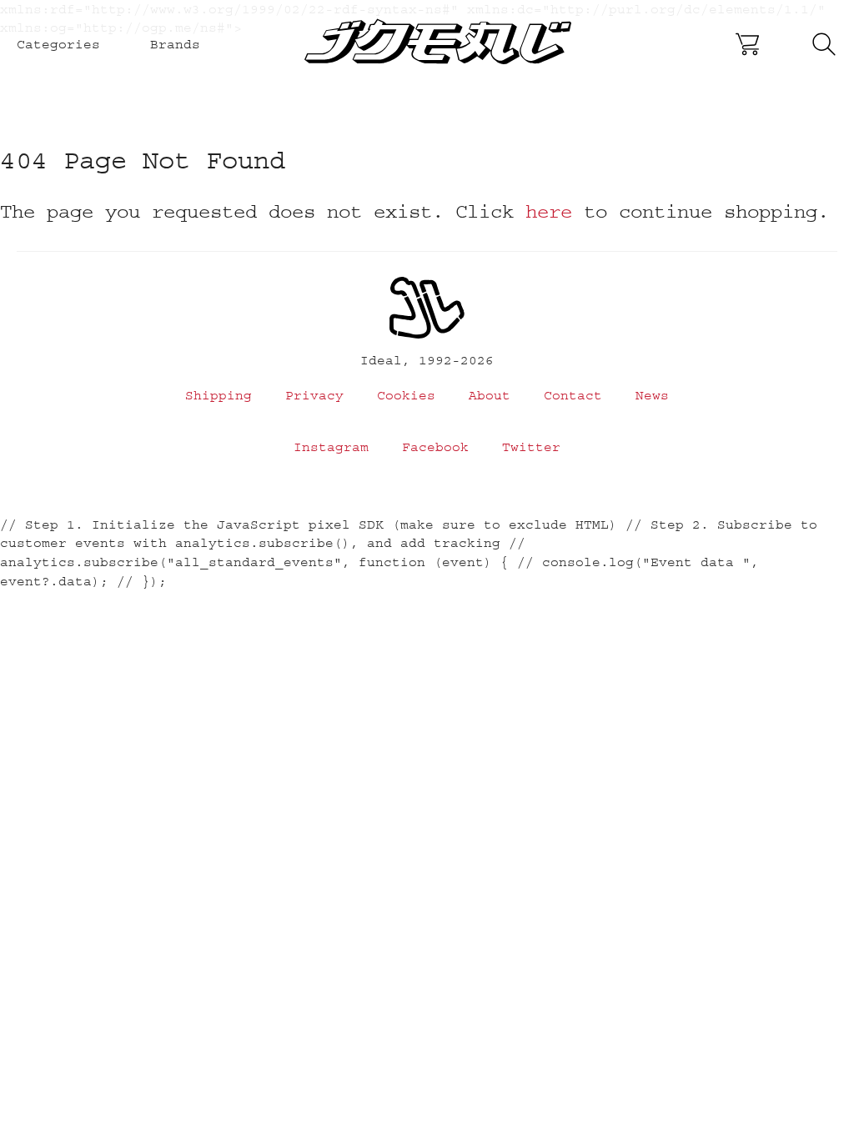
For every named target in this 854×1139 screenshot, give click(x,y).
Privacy (314, 395)
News (652, 395)
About (489, 395)
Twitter (531, 446)
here (548, 211)
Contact (573, 395)
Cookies (406, 395)
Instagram (331, 446)
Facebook (435, 446)
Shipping (218, 395)
